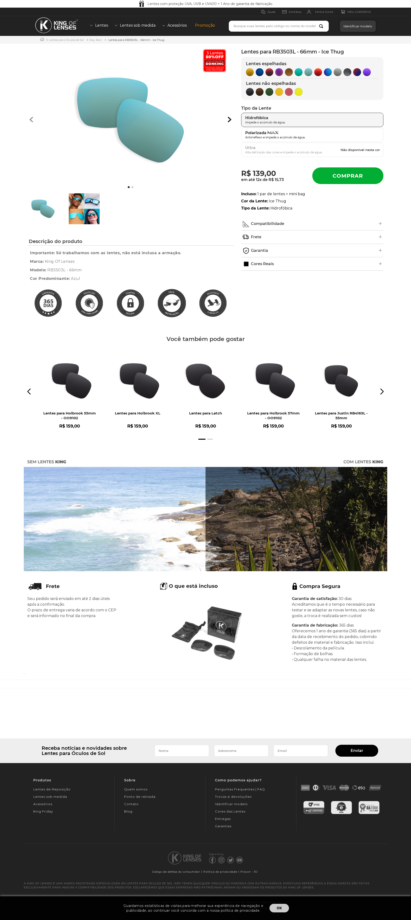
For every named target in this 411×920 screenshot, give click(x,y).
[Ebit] (341, 813)
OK (279, 908)
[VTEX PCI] (314, 813)
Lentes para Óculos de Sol (66, 40)
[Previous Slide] (29, 391)
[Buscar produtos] (322, 26)
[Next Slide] (381, 391)
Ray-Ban (95, 40)
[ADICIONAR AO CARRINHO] (347, 175)
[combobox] (279, 26)
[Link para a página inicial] (42, 40)
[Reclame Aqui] (369, 813)
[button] (357, 26)
